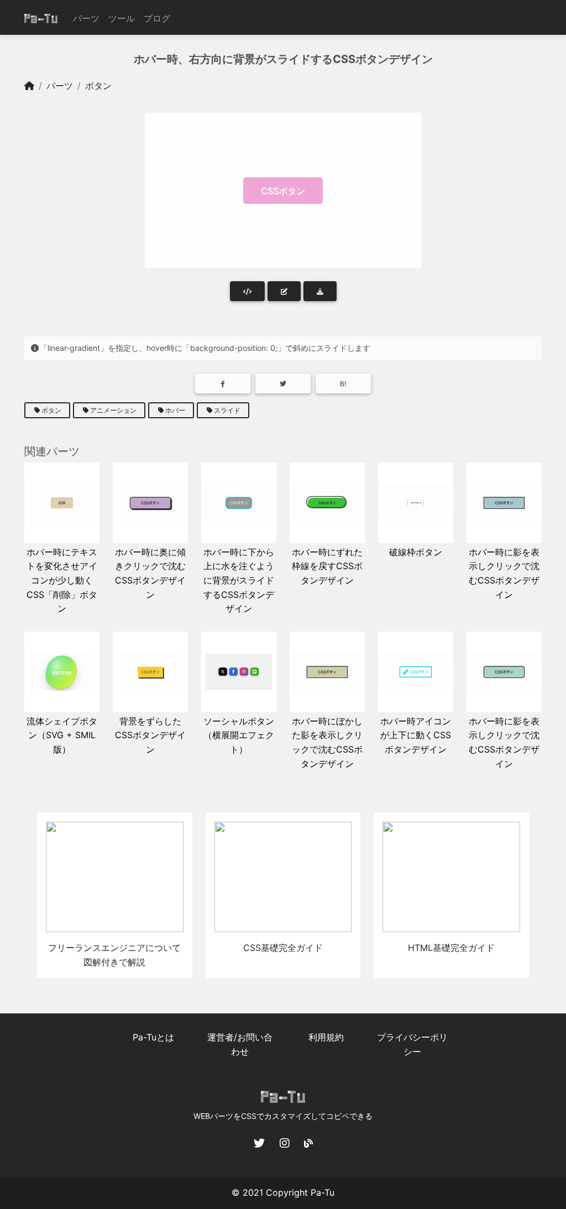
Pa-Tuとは (153, 1037)
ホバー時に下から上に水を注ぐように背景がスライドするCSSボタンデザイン (238, 580)
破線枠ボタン (415, 552)
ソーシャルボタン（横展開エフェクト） (238, 735)
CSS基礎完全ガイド (283, 947)
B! (343, 384)
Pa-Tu (322, 1192)
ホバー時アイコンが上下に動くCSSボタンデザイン (415, 735)
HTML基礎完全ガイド (451, 947)
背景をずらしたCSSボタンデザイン (150, 735)
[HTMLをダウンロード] (320, 291)
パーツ (86, 18)
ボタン (98, 85)
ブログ (157, 18)
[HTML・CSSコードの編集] (284, 291)
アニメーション (113, 410)
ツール (121, 18)
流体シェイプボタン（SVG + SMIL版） (62, 735)
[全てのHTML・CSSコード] (247, 291)
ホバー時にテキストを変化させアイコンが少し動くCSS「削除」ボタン (62, 580)
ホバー (175, 410)
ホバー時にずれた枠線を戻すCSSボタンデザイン (327, 566)
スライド (227, 410)
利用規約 (326, 1037)
